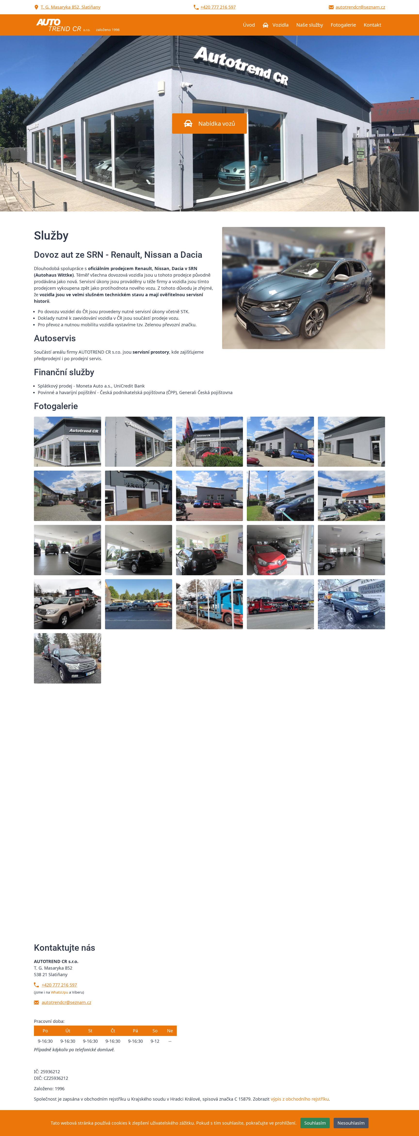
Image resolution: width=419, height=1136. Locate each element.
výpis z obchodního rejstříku (300, 1099)
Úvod (249, 25)
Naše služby (309, 25)
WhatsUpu (59, 992)
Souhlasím (315, 1123)
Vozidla (280, 25)
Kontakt (372, 25)
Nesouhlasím (351, 1123)
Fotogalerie (343, 25)
